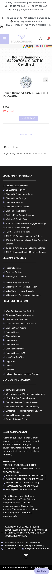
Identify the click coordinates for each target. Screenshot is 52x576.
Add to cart (28, 118)
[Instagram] (26, 556)
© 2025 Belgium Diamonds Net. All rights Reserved (26, 567)
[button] (4, 38)
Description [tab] (26, 134)
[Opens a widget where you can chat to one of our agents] (41, 571)
